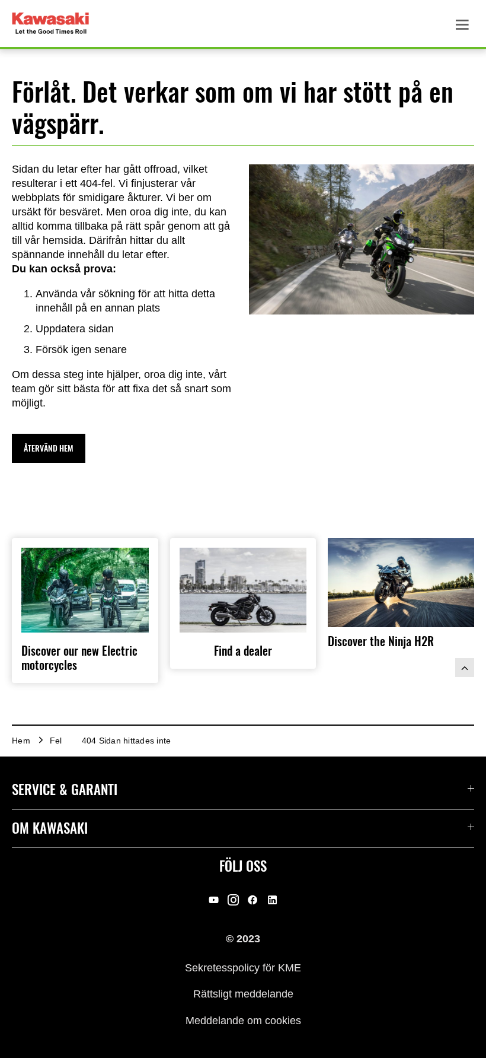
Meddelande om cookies (243, 1020)
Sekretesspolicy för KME (243, 968)
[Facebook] (252, 900)
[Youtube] (213, 900)
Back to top (464, 667)
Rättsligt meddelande (243, 994)
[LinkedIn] (272, 900)
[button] (48, 448)
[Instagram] (233, 900)
